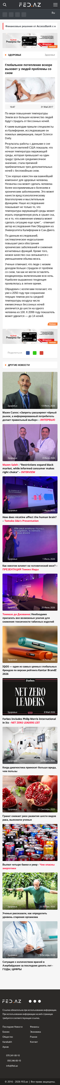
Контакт (34, 1041)
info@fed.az (12, 1065)
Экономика (35, 1031)
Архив (5, 1046)
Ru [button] (53, 13)
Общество (7, 1036)
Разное (33, 1036)
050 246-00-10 (14, 1060)
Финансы (34, 1026)
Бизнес (6, 1031)
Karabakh (7, 1041)
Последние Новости (12, 1026)
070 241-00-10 (13, 1055)
